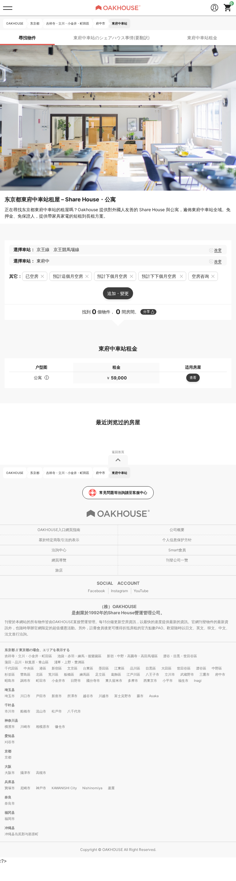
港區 (42, 668)
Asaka (154, 696)
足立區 (100, 674)
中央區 (29, 668)
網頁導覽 (59, 560)
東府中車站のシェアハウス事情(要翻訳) (111, 37)
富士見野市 (122, 696)
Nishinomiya (92, 788)
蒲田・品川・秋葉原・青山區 (27, 662)
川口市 (25, 696)
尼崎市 (25, 788)
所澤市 (72, 696)
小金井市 (58, 680)
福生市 (183, 680)
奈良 (8, 797)
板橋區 (69, 674)
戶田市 (41, 696)
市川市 (10, 711)
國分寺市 (93, 680)
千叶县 (10, 705)
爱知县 (10, 736)
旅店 (59, 570)
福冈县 (10, 812)
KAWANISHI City (64, 788)
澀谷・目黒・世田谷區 (180, 656)
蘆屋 (111, 788)
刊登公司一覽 (177, 560)
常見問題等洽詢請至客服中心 (123, 492)
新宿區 (57, 668)
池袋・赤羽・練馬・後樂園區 (79, 656)
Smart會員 (177, 550)
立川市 (170, 674)
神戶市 (41, 788)
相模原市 (42, 726)
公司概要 (177, 529)
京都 (8, 751)
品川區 (135, 668)
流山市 (41, 711)
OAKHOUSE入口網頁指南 (58, 529)
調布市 (25, 680)
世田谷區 (184, 668)
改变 (218, 250)
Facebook (96, 590)
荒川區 (53, 674)
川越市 (104, 696)
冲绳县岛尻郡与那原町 (21, 834)
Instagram (119, 590)
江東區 (119, 668)
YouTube (141, 590)
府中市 (220, 674)
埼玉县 (10, 690)
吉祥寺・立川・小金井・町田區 (28, 656)
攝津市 (25, 772)
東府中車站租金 (202, 37)
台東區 (88, 668)
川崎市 (25, 726)
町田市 (41, 680)
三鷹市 (204, 674)
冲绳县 (10, 828)
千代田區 (11, 668)
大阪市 (10, 772)
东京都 (10, 650)
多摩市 (133, 680)
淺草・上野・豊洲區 (69, 662)
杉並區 (10, 674)
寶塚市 (10, 788)
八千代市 (74, 711)
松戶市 (57, 711)
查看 (193, 377)
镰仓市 (60, 726)
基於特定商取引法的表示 (59, 540)
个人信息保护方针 (177, 540)
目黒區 (151, 668)
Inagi (198, 680)
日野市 (76, 680)
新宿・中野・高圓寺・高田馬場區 (132, 656)
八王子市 (152, 674)
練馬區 (85, 674)
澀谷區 (201, 668)
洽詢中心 (59, 550)
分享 (146, 311)
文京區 (72, 668)
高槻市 (41, 772)
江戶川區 (133, 674)
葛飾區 (116, 674)
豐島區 (25, 674)
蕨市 (140, 696)
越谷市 (88, 696)
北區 (39, 674)
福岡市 (10, 819)
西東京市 (150, 680)
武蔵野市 (187, 674)
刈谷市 (10, 742)
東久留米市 (113, 680)
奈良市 (10, 803)
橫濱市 (10, 726)
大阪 (8, 766)
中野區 (217, 668)
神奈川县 (11, 720)
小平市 (168, 680)
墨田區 (104, 668)
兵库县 (10, 782)
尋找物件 (27, 37)
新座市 (57, 696)
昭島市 (10, 680)
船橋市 (25, 711)
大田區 (166, 668)
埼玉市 (10, 696)
